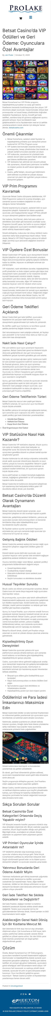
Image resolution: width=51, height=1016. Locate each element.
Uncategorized (17, 986)
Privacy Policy (23, 1011)
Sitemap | (34, 1011)
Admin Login (43, 1011)
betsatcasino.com (16, 127)
